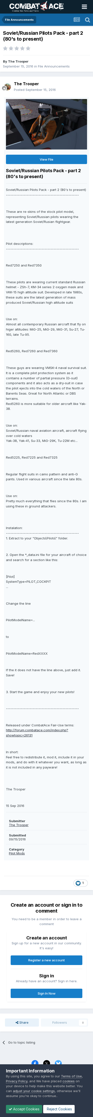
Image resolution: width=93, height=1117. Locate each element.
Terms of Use (71, 1076)
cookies (68, 1081)
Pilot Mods (17, 853)
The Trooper (18, 61)
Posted (35, 90)
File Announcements (54, 66)
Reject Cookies (59, 1109)
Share (23, 1022)
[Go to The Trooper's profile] (7, 86)
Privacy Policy (16, 1081)
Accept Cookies (25, 1109)
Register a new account (46, 960)
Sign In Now (47, 993)
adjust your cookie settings (34, 1091)
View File (46, 159)
